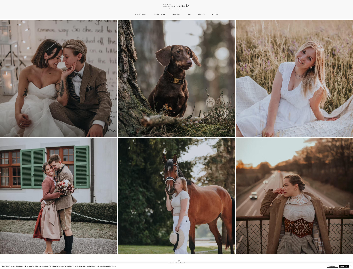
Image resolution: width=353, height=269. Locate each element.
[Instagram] (179, 261)
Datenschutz (178, 263)
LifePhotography (176, 5)
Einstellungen (332, 266)
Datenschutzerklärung (109, 266)
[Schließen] (351, 266)
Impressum (170, 263)
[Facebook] (174, 261)
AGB (184, 263)
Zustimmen (343, 266)
